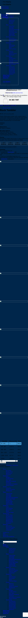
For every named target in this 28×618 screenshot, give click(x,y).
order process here (18, 92)
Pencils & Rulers (10, 527)
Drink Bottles (9, 508)
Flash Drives (9, 517)
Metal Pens (9, 473)
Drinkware (7, 105)
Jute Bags (8, 496)
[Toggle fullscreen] (2, 616)
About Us (5, 535)
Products (5, 546)
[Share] (3, 616)
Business (5, 524)
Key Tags (8, 480)
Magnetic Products (11, 481)
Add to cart (3, 462)
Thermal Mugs (10, 512)
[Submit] (3, 543)
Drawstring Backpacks (12, 497)
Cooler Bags (9, 501)
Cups (7, 507)
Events (5, 486)
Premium (8, 474)
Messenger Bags (10, 499)
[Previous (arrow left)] (0, 617)
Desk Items (9, 526)
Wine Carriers (9, 504)
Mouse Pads (9, 520)
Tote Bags (8, 494)
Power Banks (9, 521)
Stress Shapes (10, 485)
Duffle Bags (9, 503)
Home (1, 105)
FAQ (4, 533)
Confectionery (9, 478)
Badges (8, 477)
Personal (8, 482)
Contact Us (4, 159)
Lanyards (8, 488)
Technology (6, 513)
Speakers (8, 523)
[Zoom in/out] (0, 616)
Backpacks (9, 500)
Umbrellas (8, 530)
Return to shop (7, 108)
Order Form (11, 152)
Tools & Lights (9, 528)
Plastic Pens (9, 472)
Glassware (13, 105)
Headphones (9, 519)
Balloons (11, 583)
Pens (4, 469)
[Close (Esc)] (5, 616)
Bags (4, 492)
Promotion (5, 476)
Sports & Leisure (10, 489)
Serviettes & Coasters (11, 484)
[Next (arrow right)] (2, 617)
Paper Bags (9, 493)
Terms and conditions (8, 536)
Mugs (7, 511)
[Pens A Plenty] (4, 7)
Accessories (9, 516)
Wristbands (9, 490)
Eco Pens (8, 470)
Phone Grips (9, 515)
